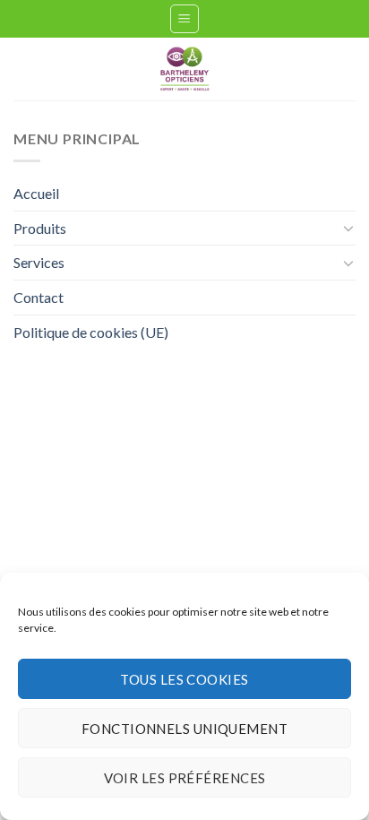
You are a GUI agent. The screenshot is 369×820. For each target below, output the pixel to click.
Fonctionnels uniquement (184, 729)
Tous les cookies (184, 679)
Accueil (36, 193)
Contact (38, 297)
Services (38, 262)
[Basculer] (348, 227)
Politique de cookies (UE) (90, 332)
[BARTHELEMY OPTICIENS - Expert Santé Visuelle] (185, 69)
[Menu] (185, 18)
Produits (39, 228)
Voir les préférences (185, 778)
